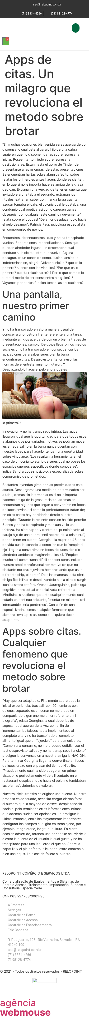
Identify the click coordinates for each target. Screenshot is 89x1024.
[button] (76, 28)
